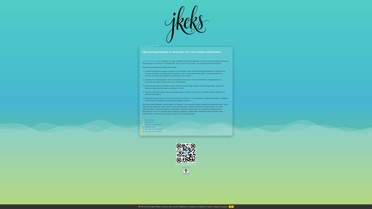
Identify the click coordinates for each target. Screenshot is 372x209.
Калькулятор (149, 120)
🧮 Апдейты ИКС (149, 127)
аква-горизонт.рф (149, 61)
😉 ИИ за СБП (148, 122)
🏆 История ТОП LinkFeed (152, 129)
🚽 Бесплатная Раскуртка (152, 124)
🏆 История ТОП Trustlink (152, 131)
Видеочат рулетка (186, 167)
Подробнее (224, 206)
